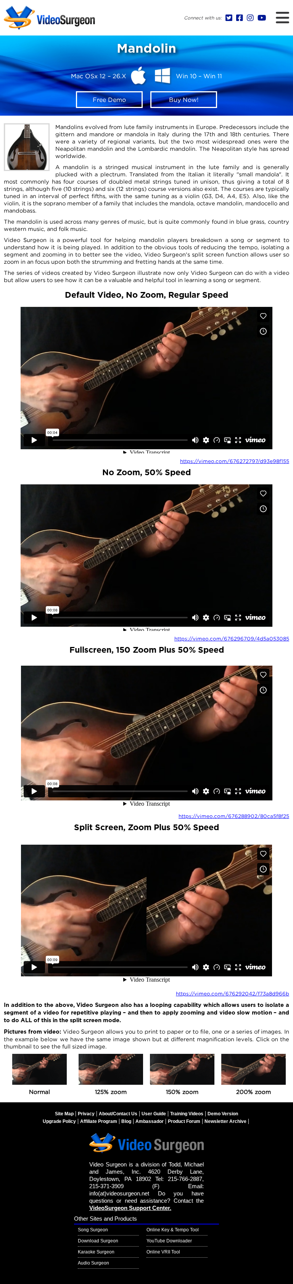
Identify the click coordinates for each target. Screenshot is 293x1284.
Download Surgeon (98, 1241)
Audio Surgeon (93, 1263)
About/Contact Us (118, 1113)
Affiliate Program (98, 1121)
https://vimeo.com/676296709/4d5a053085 (231, 638)
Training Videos (186, 1113)
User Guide (154, 1113)
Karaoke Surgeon (96, 1252)
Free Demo (109, 99)
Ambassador (149, 1121)
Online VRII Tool (163, 1252)
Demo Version (223, 1113)
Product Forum (184, 1121)
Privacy (86, 1113)
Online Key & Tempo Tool (172, 1229)
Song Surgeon (93, 1229)
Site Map (64, 1113)
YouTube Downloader (169, 1241)
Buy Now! (183, 99)
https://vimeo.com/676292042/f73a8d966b (232, 993)
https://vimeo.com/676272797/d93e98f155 (234, 461)
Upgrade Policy (59, 1121)
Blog (126, 1121)
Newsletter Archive (225, 1121)
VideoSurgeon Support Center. (130, 1208)
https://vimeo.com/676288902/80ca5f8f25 (234, 816)
